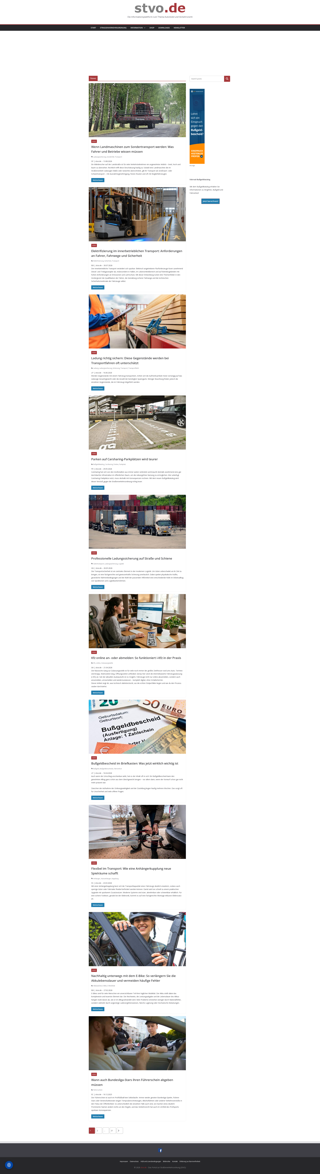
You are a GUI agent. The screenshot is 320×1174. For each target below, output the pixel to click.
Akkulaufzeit (97, 986)
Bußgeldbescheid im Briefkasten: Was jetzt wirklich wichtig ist (134, 763)
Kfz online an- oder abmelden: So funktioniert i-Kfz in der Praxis (136, 658)
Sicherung (116, 368)
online (98, 663)
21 (112, 1130)
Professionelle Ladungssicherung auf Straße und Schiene (131, 558)
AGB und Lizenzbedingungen (151, 1161)
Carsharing (109, 464)
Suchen (227, 79)
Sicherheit (107, 261)
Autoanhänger (106, 879)
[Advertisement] (160, 49)
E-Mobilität (111, 986)
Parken (116, 464)
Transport (118, 157)
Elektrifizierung (98, 261)
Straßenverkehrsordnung (113, 28)
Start (93, 28)
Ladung (95, 368)
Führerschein (97, 1090)
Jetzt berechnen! (210, 201)
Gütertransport (98, 564)
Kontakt (175, 1161)
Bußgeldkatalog (98, 464)
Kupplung (115, 879)
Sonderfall (110, 157)
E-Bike (104, 986)
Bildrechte (166, 1161)
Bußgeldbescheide (106, 769)
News (94, 141)
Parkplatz (122, 464)
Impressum (124, 1161)
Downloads (164, 28)
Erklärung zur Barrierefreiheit (190, 1161)
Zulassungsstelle (107, 663)
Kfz (94, 663)
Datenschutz (134, 1161)
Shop (152, 28)
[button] (144, 28)
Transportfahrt (133, 368)
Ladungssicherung (99, 157)
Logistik (121, 564)
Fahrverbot (118, 769)
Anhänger (96, 879)
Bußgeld (96, 769)
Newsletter (179, 28)
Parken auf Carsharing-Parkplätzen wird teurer (124, 459)
